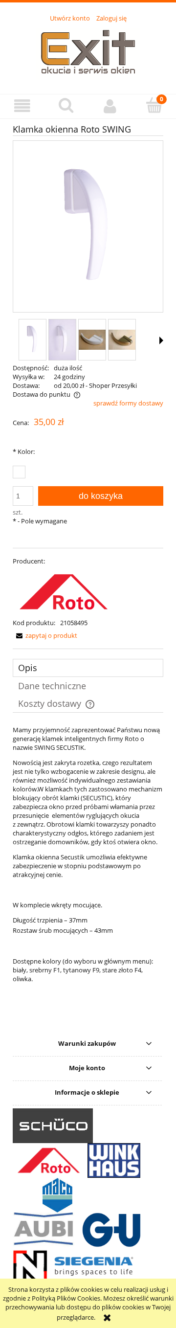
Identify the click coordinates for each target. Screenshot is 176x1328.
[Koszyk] (154, 105)
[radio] (19, 472)
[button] (22, 105)
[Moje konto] (110, 105)
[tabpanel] (88, 877)
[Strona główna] (88, 53)
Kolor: (24, 451)
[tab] (88, 668)
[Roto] (63, 590)
